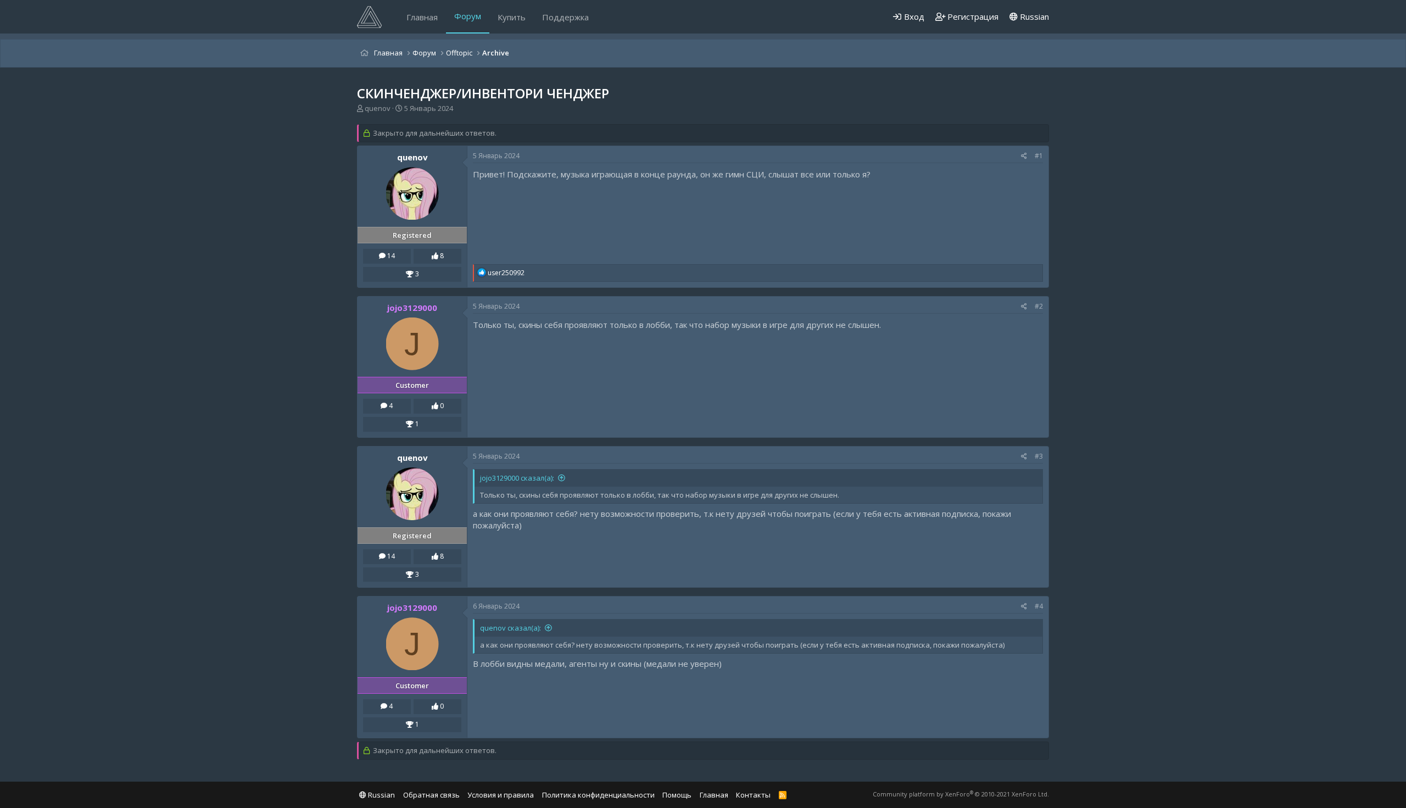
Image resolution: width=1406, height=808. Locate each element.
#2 (1039, 306)
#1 (1039, 155)
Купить (512, 17)
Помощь (676, 795)
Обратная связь (431, 795)
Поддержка (565, 17)
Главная (422, 17)
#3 (1039, 456)
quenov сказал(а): (510, 628)
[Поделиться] (1024, 156)
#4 (1039, 606)
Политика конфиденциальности (598, 795)
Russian (1033, 16)
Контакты (753, 795)
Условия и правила (500, 795)
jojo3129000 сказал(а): (517, 478)
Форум (467, 15)
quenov (377, 108)
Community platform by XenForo (961, 794)
